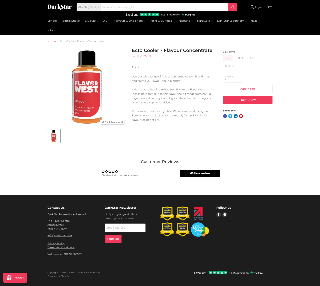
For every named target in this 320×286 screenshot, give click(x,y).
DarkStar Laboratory (230, 20)
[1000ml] (230, 69)
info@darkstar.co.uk (60, 235)
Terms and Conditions (61, 247)
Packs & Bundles (161, 20)
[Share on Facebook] (225, 116)
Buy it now (248, 100)
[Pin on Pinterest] (241, 116)
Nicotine (185, 20)
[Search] (232, 7)
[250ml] (253, 61)
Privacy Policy (56, 243)
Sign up (113, 239)
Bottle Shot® (71, 20)
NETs (254, 20)
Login (258, 7)
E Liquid (90, 20)
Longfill (52, 20)
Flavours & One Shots (128, 20)
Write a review (200, 173)
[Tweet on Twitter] (230, 116)
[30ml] (228, 61)
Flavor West (143, 56)
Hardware (204, 20)
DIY (105, 20)
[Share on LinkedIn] (236, 116)
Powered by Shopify (58, 276)
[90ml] (240, 61)
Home (52, 41)
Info (50, 30)
